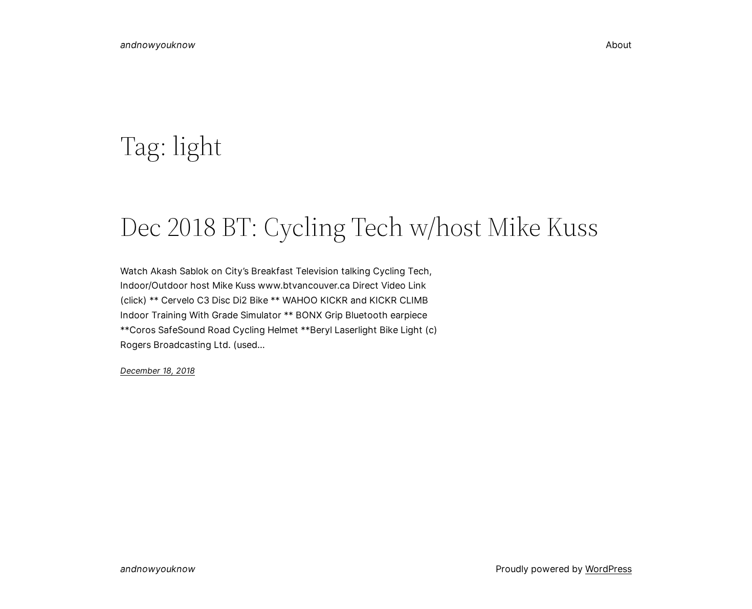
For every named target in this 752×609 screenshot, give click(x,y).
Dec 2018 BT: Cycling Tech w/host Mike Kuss (359, 226)
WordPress (608, 568)
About (619, 44)
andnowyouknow (157, 44)
